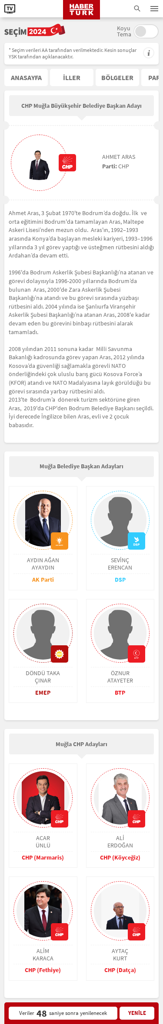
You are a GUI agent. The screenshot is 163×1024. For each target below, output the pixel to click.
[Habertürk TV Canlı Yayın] (9, 8)
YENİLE (137, 1013)
